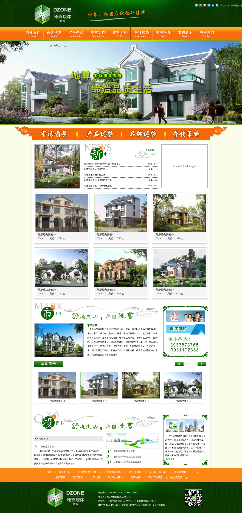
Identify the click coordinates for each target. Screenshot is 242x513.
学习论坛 (95, 477)
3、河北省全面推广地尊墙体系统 (125, 462)
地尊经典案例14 (106, 289)
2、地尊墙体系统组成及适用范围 (125, 456)
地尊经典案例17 (106, 234)
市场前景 (92, 325)
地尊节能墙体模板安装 (94, 169)
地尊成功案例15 (47, 289)
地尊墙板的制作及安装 (94, 175)
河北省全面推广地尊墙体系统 (98, 185)
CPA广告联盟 (155, 477)
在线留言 (235, 5)
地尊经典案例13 (165, 289)
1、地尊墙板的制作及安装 (122, 451)
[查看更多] (170, 459)
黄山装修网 (135, 472)
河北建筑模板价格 (87, 472)
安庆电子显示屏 (158, 472)
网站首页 (224, 5)
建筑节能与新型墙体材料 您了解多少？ (102, 164)
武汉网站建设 (115, 477)
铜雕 (49, 472)
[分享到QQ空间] (200, 5)
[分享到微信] (217, 5)
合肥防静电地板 (113, 472)
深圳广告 (64, 472)
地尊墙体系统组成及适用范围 (98, 180)
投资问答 (44, 438)
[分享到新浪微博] (204, 5)
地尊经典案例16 (165, 234)
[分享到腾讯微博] (208, 5)
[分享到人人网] (213, 5)
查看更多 (150, 150)
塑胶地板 (78, 477)
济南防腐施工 (181, 472)
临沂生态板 (176, 477)
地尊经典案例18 (47, 234)
